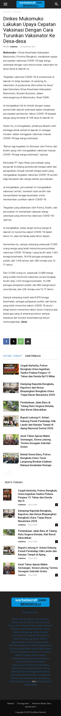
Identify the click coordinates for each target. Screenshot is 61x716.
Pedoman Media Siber (41, 703)
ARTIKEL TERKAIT (12, 356)
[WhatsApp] (21, 341)
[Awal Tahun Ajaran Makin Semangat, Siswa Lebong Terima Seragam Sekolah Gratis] (11, 439)
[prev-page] (5, 473)
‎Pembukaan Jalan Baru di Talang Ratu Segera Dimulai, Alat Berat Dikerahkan (37, 406)
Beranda (7, 11)
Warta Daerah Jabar (31, 641)
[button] (5, 4)
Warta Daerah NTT (33, 651)
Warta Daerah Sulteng (22, 671)
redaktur (14, 46)
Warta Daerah (19, 618)
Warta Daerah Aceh (38, 618)
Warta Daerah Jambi (31, 628)
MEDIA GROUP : (30, 612)
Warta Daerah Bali (34, 648)
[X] (13, 341)
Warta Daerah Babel (31, 635)
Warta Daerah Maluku (38, 678)
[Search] (56, 4)
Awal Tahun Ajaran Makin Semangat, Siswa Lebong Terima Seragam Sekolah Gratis (38, 568)
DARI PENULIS (33, 356)
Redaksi (10, 703)
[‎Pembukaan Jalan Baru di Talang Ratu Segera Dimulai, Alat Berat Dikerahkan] (11, 406)
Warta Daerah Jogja (35, 645)
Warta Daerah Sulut (32, 674)
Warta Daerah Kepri (25, 625)
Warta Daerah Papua (20, 681)
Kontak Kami (30, 706)
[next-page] (10, 473)
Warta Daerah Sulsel (31, 664)
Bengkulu (18, 11)
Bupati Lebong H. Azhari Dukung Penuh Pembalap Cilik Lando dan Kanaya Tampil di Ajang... (37, 551)
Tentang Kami (23, 703)
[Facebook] (6, 341)
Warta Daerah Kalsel (31, 658)
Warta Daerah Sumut (22, 622)
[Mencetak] (28, 341)
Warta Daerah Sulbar (38, 668)
